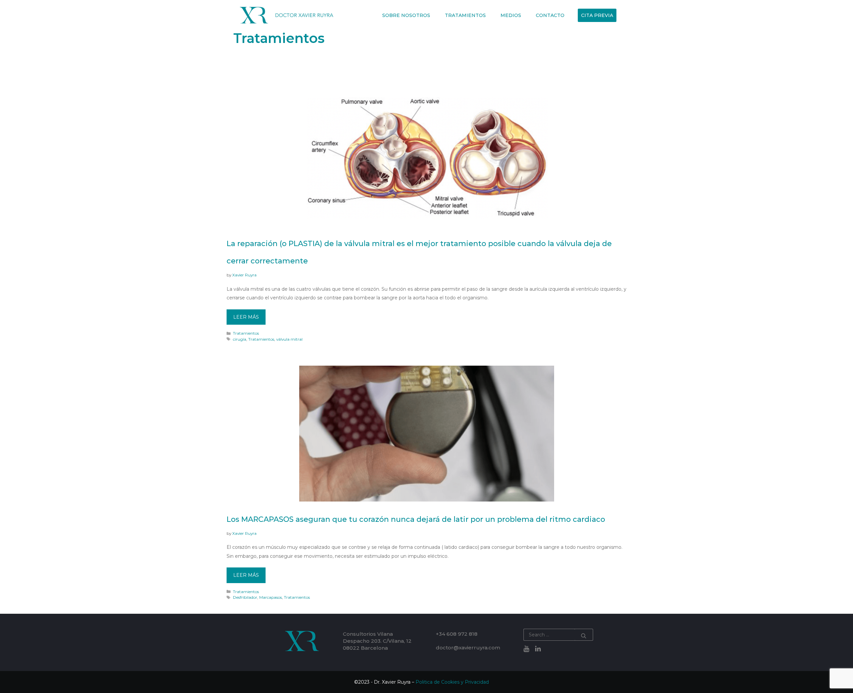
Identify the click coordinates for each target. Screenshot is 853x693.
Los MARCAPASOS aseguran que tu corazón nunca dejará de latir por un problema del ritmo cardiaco (416, 519)
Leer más (246, 317)
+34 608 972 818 (456, 634)
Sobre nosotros (406, 15)
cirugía (239, 339)
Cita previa (597, 15)
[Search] (583, 635)
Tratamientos (465, 15)
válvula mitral (289, 339)
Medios (510, 15)
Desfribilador (245, 597)
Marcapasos (270, 597)
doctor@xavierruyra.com (468, 647)
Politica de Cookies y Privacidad (452, 682)
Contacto (550, 15)
